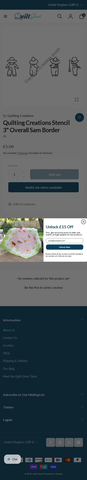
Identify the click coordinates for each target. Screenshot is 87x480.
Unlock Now (64, 247)
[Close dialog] (83, 222)
